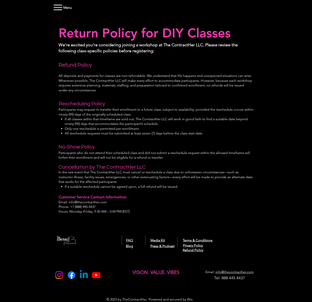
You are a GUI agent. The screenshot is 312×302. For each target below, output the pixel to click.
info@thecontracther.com (88, 202)
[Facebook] (71, 275)
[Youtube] (96, 275)
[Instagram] (59, 275)
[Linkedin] (84, 275)
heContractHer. (136, 299)
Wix (190, 299)
